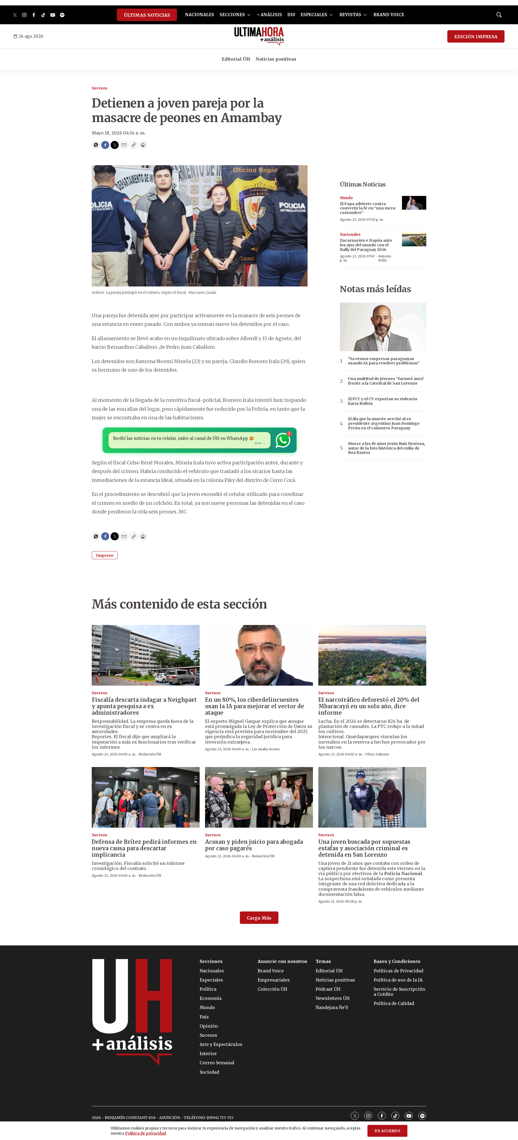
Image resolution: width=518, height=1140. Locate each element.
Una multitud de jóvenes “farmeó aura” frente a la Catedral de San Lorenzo (386, 381)
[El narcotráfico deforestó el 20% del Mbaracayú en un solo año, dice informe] (372, 655)
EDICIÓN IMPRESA (475, 36)
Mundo (346, 198)
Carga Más (259, 918)
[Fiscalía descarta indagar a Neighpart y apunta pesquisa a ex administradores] (146, 655)
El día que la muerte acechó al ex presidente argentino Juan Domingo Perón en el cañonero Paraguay (384, 423)
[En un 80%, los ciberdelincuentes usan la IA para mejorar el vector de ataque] (259, 655)
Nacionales (350, 234)
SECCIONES (232, 14)
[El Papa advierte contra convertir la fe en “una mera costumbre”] (414, 203)
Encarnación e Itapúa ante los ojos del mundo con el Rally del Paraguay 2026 (366, 245)
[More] (248, 15)
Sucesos (99, 88)
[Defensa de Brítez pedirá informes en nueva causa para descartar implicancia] (146, 797)
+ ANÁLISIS (269, 14)
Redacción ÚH (150, 754)
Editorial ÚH (236, 59)
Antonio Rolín (384, 258)
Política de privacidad (145, 1133)
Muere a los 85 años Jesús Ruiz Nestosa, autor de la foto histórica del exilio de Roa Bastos (386, 448)
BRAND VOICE (388, 14)
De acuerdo (387, 1131)
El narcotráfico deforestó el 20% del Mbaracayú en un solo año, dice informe (369, 706)
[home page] (259, 36)
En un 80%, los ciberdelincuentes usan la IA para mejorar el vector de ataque (254, 706)
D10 (291, 14)
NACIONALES (199, 14)
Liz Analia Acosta (266, 749)
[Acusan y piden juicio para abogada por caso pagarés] (259, 797)
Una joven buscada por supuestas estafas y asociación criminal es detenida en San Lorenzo (364, 848)
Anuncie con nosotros (282, 961)
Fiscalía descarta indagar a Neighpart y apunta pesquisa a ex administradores (144, 706)
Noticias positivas (275, 59)
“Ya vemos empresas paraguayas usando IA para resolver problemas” (384, 361)
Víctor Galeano (377, 754)
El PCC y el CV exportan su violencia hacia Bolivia (382, 401)
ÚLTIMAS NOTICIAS (147, 15)
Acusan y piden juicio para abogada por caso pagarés (254, 845)
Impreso (104, 555)
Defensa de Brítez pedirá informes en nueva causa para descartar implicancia (144, 848)
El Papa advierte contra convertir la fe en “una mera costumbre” (367, 208)
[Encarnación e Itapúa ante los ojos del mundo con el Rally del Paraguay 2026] (414, 239)
